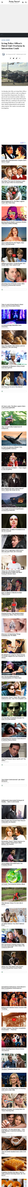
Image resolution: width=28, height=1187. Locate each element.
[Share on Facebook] (10, 58)
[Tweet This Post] (13, 58)
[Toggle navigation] (1, 35)
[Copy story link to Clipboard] (16, 58)
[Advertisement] (14, 19)
